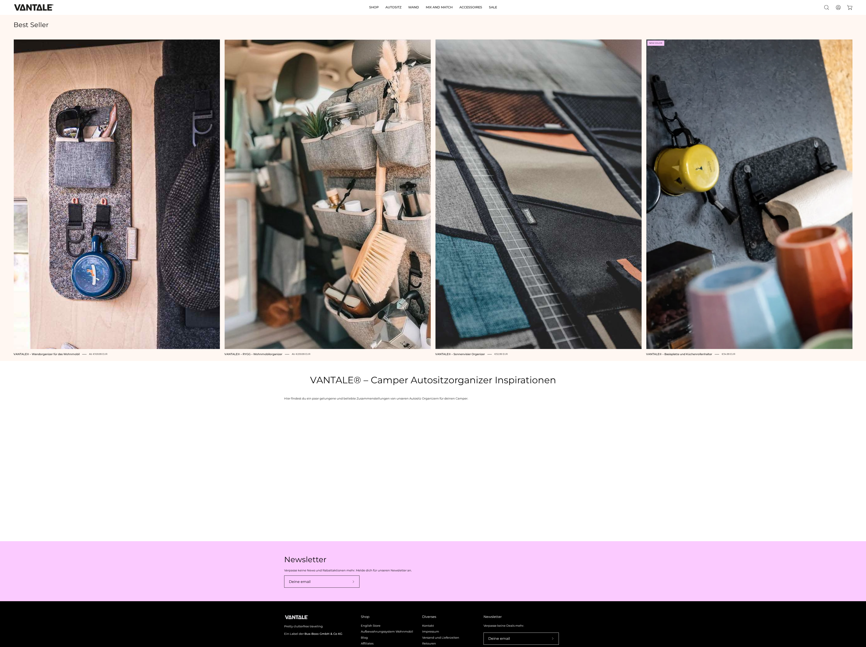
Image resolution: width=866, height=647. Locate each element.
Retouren (429, 643)
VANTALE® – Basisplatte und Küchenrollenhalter (679, 354)
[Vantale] (34, 7)
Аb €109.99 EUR (98, 354)
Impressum (430, 631)
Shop (365, 617)
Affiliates (367, 643)
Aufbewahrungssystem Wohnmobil (387, 631)
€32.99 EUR (501, 354)
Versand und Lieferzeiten (440, 637)
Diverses (429, 617)
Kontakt (428, 625)
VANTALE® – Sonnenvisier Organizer (460, 354)
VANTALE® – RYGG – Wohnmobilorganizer (253, 354)
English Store (370, 625)
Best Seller (31, 25)
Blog (364, 637)
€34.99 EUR (728, 354)
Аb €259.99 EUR (301, 354)
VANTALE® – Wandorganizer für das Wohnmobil (47, 354)
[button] (374, 7)
